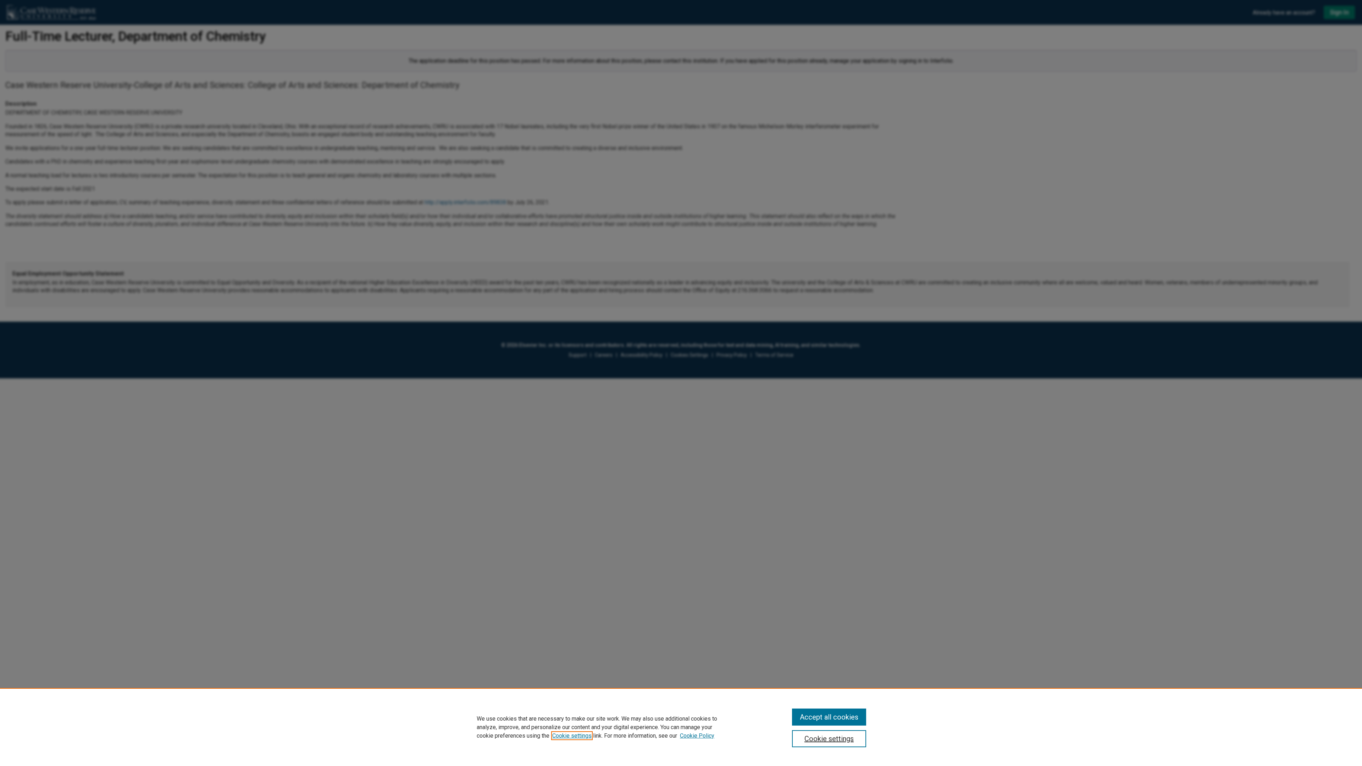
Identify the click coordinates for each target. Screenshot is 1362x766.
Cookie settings (572, 735)
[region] (681, 727)
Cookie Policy (697, 735)
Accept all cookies (829, 717)
